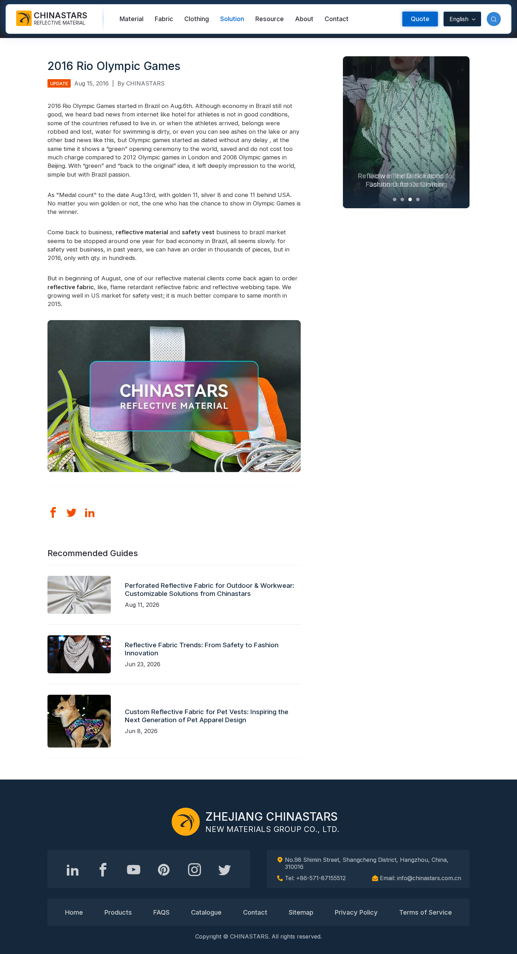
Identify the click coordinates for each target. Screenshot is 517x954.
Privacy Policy (356, 912)
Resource (269, 19)
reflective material (142, 232)
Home (74, 912)
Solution (232, 19)
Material (131, 19)
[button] (493, 19)
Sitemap (301, 912)
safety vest (198, 232)
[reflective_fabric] (194, 869)
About (304, 19)
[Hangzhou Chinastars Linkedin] (73, 869)
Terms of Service (425, 912)
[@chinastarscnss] (103, 869)
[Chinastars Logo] (186, 822)
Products (118, 912)
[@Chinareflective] (224, 869)
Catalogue (206, 912)
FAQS (161, 912)
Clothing (196, 19)
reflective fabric (70, 287)
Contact (337, 19)
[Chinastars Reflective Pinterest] (164, 869)
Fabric (164, 19)
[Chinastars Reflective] (133, 869)
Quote (420, 19)
